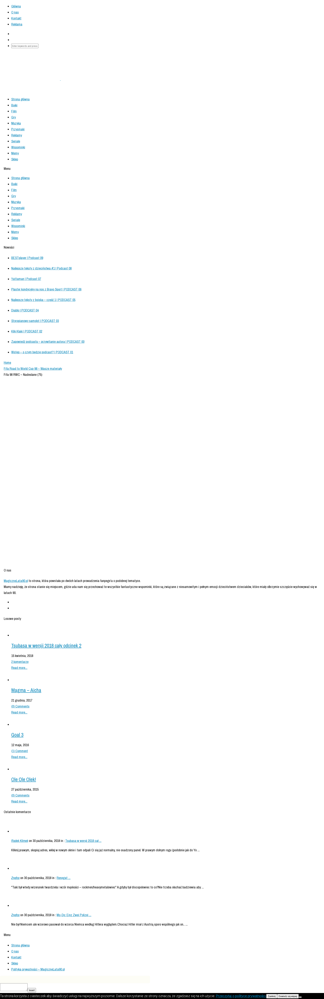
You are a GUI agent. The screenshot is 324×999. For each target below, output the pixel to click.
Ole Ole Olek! (23, 779)
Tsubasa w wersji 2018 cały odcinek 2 (46, 645)
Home (7, 362)
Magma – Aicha (26, 690)
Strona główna (20, 945)
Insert (31, 990)
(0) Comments (20, 706)
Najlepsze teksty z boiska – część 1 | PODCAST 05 (43, 299)
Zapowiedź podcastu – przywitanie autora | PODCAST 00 (47, 341)
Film (14, 111)
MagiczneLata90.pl (16, 580)
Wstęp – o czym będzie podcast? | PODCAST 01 (42, 352)
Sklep (14, 159)
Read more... (19, 667)
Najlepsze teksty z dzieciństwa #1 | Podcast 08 (41, 268)
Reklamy (16, 135)
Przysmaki (18, 129)
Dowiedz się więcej (288, 996)
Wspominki (18, 147)
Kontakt (16, 18)
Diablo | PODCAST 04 (25, 310)
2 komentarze (19, 661)
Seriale (15, 141)
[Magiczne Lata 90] (60, 79)
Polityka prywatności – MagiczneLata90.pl (38, 969)
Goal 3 (17, 734)
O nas (15, 12)
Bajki (14, 105)
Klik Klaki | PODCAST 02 (26, 331)
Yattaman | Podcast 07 (26, 278)
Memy (15, 153)
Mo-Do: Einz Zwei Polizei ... (74, 915)
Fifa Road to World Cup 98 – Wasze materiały (33, 368)
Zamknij (272, 996)
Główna (16, 6)
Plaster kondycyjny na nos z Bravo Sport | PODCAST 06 (46, 289)
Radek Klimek (19, 840)
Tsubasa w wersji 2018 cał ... (83, 840)
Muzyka (16, 123)
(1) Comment (19, 751)
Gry (13, 117)
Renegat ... (63, 877)
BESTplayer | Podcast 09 (27, 257)
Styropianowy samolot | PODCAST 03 (35, 320)
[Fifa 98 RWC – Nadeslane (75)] (71, 560)
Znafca (15, 877)
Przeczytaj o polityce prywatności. (241, 996)
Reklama (16, 24)
